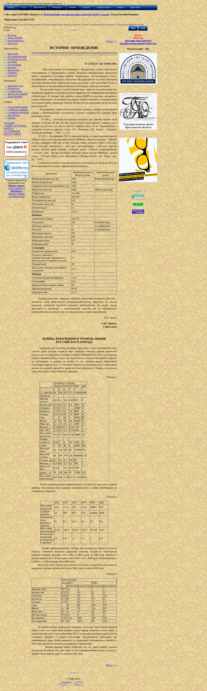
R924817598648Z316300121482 (16, 195)
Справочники (15, 91)
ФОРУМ (8, 128)
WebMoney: (16, 191)
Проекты (12, 62)
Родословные (14, 64)
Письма (11, 118)
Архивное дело (15, 86)
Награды (12, 75)
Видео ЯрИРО (15, 96)
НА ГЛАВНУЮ (12, 131)
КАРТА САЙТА (12, 134)
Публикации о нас (17, 59)
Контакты (13, 43)
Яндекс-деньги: (16, 185)
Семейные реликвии (18, 112)
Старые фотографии (18, 107)
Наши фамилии (16, 40)
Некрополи (13, 88)
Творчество (13, 70)
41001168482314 (16, 188)
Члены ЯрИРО (15, 38)
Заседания (13, 53)
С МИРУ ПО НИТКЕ (15, 126)
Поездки (12, 67)
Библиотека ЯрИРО (18, 94)
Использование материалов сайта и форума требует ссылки (76, 14)
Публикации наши (17, 56)
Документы (14, 115)
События (12, 73)
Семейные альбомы (18, 109)
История (12, 35)
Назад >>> (111, 41)
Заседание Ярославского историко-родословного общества (138, 42)
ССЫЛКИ (9, 123)
